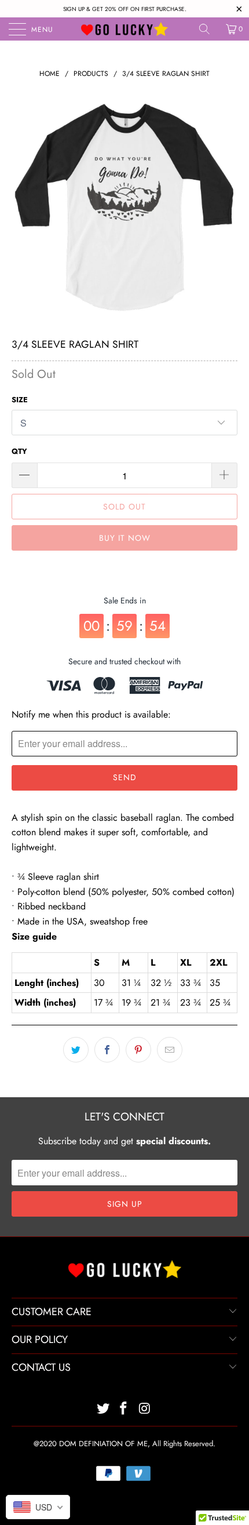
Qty (19, 451)
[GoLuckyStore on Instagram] (144, 1409)
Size (20, 399)
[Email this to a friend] (169, 1049)
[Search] (208, 29)
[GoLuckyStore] (125, 29)
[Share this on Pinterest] (138, 1049)
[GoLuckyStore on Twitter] (103, 1409)
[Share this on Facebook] (107, 1049)
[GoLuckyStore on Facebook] (124, 1409)
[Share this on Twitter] (76, 1049)
